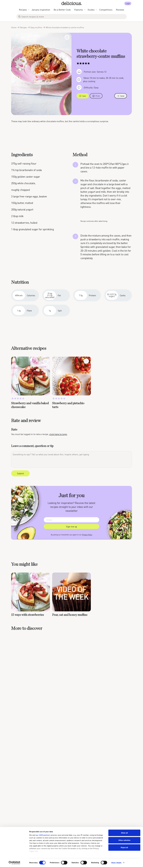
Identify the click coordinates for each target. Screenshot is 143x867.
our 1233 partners (43, 835)
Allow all (124, 833)
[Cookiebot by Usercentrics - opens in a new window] (14, 862)
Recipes (23, 9)
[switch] (64, 862)
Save (84, 96)
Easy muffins (36, 27)
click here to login (58, 434)
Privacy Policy (87, 535)
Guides (91, 9)
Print (98, 96)
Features (78, 9)
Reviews (120, 9)
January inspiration (41, 9)
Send (122, 96)
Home (13, 27)
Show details (116, 863)
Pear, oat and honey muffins (69, 614)
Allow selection (124, 840)
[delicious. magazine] (71, 3)
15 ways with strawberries (27, 614)
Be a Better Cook (62, 9)
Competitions (105, 9)
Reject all (124, 847)
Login (128, 3)
